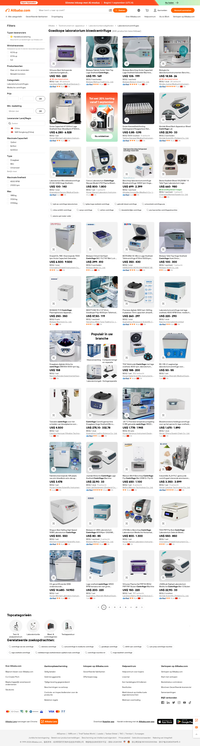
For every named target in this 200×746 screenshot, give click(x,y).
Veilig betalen (50, 672)
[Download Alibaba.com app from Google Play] (185, 721)
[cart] (148, 11)
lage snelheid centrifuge (21, 653)
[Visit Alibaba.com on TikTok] (190, 702)
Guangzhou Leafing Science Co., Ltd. (101, 433)
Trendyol (129, 734)
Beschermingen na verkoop (56, 687)
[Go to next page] (141, 607)
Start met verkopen (169, 677)
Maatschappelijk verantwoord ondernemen (17, 683)
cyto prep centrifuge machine (160, 647)
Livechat (126, 677)
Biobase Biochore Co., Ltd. (61, 322)
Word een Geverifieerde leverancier (176, 687)
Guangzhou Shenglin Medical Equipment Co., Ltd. (175, 376)
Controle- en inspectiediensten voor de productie (61, 693)
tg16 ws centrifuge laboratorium (65, 204)
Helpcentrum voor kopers (133, 672)
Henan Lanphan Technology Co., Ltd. (174, 487)
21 (136, 607)
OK (40, 99)
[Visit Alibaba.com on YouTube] (184, 702)
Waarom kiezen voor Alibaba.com (19, 672)
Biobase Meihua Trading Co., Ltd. (99, 82)
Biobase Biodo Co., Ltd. (95, 267)
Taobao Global (111, 734)
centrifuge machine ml (96, 653)
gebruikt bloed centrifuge (127, 204)
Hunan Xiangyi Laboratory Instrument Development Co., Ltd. (102, 192)
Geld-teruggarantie (52, 677)
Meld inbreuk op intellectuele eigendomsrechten (134, 693)
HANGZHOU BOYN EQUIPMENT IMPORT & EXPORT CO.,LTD (138, 267)
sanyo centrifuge (85, 210)
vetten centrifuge (107, 210)
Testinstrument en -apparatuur (72, 26)
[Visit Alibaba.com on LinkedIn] (168, 702)
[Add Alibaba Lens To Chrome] (49, 721)
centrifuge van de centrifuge (22, 647)
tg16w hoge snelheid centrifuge (97, 204)
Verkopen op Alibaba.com (172, 672)
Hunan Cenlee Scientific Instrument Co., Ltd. (65, 487)
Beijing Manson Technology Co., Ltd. (138, 487)
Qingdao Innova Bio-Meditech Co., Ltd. (138, 192)
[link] (196, 720)
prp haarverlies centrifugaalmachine (163, 210)
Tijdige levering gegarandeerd (57, 682)
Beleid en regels (51, 700)
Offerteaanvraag (90, 677)
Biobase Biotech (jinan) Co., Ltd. (136, 82)
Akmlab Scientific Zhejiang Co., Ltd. (174, 138)
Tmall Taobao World (87, 734)
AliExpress (61, 734)
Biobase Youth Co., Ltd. (169, 267)
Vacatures (9, 690)
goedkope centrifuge (109, 647)
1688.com (72, 734)
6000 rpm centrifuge (133, 647)
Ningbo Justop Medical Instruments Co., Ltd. (175, 84)
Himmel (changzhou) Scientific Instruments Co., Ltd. (65, 542)
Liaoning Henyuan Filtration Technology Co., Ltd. (65, 433)
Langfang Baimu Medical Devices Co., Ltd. (65, 84)
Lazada (100, 734)
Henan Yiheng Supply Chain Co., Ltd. (174, 433)
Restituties (126, 687)
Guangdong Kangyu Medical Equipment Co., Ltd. (65, 192)
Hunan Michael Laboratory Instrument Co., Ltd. (65, 138)
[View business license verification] (124, 742)
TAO (121, 734)
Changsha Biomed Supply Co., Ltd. (173, 194)
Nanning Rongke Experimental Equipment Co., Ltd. (65, 376)
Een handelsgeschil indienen (134, 682)
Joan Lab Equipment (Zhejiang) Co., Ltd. (102, 487)
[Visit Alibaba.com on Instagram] (179, 702)
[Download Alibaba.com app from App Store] (165, 721)
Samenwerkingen (168, 692)
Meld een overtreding (131, 700)
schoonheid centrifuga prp (155, 204)
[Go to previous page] (98, 607)
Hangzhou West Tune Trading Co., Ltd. (102, 322)
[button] (110, 10)
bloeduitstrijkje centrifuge (131, 210)
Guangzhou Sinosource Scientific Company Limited (138, 322)
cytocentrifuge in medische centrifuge (79, 647)
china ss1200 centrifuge (62, 210)
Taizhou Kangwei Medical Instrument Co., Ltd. (138, 138)
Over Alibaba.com (13, 666)
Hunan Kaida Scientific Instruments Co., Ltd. (138, 376)
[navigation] (26, 317)
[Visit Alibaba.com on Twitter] (173, 702)
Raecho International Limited (171, 322)
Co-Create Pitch (12, 677)
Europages (139, 734)
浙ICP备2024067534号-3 (169, 742)
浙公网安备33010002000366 (144, 742)
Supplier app (108, 721)
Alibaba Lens (11, 721)
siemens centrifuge (48, 647)
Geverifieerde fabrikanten (94, 672)
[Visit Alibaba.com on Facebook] (162, 702)
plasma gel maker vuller (62, 216)
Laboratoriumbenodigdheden (101, 26)
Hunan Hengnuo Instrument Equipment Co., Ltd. (138, 433)
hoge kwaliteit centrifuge (122, 653)
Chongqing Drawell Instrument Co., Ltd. (65, 267)
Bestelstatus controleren (171, 682)
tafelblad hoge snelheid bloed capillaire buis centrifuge (59, 653)
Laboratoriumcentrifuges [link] (128, 26)
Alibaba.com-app (146, 721)
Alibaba (51, 26)
